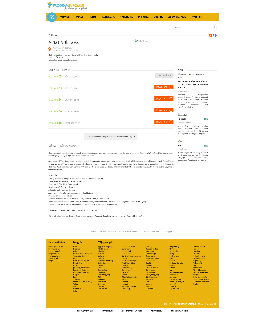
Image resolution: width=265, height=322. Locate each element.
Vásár (79, 17)
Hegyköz (125, 284)
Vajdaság (197, 260)
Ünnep (92, 17)
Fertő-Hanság (127, 267)
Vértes (195, 265)
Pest (75, 277)
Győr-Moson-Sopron (81, 260)
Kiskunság (149, 265)
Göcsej (124, 275)
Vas (74, 286)
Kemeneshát (150, 256)
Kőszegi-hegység (152, 275)
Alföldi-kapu (103, 249)
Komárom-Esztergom (81, 270)
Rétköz (172, 265)
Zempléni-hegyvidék (201, 279)
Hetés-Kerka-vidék (129, 286)
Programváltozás (55, 253)
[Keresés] (214, 27)
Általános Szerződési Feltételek (103, 232)
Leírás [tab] (52, 145)
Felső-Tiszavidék (128, 263)
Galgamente (126, 270)
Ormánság (173, 251)
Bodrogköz (102, 270)
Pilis (171, 258)
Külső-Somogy (151, 277)
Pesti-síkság (174, 256)
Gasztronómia (177, 17)
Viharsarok (197, 267)
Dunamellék (126, 251)
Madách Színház (184, 123)
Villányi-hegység (199, 270)
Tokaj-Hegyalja (199, 256)
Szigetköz (173, 284)
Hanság (125, 282)
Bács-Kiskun (78, 246)
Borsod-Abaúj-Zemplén (82, 253)
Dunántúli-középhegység (131, 256)
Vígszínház (182, 149)
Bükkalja (101, 279)
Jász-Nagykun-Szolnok (81, 267)
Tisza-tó (196, 249)
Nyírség (172, 249)
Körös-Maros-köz (152, 267)
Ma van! (52, 17)
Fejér (75, 258)
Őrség (171, 253)
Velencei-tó (197, 263)
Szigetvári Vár (183, 91)
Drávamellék (103, 289)
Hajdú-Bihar (78, 263)
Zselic (195, 284)
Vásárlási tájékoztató (150, 232)
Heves (75, 265)
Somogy (76, 279)
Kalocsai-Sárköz (152, 249)
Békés (75, 251)
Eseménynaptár (54, 251)
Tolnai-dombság (199, 258)
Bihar (100, 267)
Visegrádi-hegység (200, 272)
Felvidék (125, 265)
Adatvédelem (156, 311)
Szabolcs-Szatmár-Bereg (82, 282)
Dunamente (126, 253)
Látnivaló (108, 17)
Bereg (100, 265)
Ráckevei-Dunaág (176, 263)
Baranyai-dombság (105, 260)
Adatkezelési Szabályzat (129, 232)
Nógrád (76, 275)
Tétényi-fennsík (199, 246)
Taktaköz (173, 286)
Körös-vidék (150, 272)
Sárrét (171, 270)
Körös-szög (150, 270)
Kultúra (143, 17)
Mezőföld (149, 286)
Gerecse (125, 272)
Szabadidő (126, 17)
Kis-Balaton (150, 260)
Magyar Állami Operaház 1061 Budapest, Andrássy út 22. (65, 49)
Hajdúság (125, 279)
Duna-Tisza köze (128, 246)
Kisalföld (149, 263)
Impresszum (107, 311)
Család (158, 17)
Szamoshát (173, 275)
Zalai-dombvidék (200, 277)
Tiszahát (196, 251)
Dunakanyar (126, 249)
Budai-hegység (104, 275)
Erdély (124, 258)
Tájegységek (53, 258)
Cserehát (101, 284)
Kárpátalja (150, 251)
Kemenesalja (151, 253)
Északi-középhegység (130, 260)
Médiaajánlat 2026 (55, 246)
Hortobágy (126, 289)
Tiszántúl (196, 253)
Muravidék (150, 289)
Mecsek (149, 284)
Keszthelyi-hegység (153, 258)
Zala (75, 291)
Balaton (101, 258)
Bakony (101, 256)
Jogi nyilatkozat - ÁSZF (131, 311)
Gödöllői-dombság (129, 277)
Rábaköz (172, 260)
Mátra (148, 282)
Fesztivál (65, 17)
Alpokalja (101, 251)
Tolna (75, 284)
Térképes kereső (54, 256)
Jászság (149, 246)
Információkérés (54, 249)
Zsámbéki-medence (201, 282)
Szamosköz (173, 277)
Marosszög (150, 279)
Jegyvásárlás (162, 87)
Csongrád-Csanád (80, 256)
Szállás (197, 17)
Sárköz (172, 267)
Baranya (76, 249)
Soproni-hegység (176, 272)
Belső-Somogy (103, 263)
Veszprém (77, 289)
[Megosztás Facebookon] (215, 35)
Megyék (51, 260)
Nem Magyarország (81, 272)
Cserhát (101, 286)
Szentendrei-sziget (176, 282)
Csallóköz (102, 282)
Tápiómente (174, 289)
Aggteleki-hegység (105, 246)
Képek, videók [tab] (68, 145)
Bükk (100, 277)
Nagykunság (174, 246)
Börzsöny (102, 272)
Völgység (196, 275)
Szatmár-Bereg (175, 279)
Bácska (101, 253)
